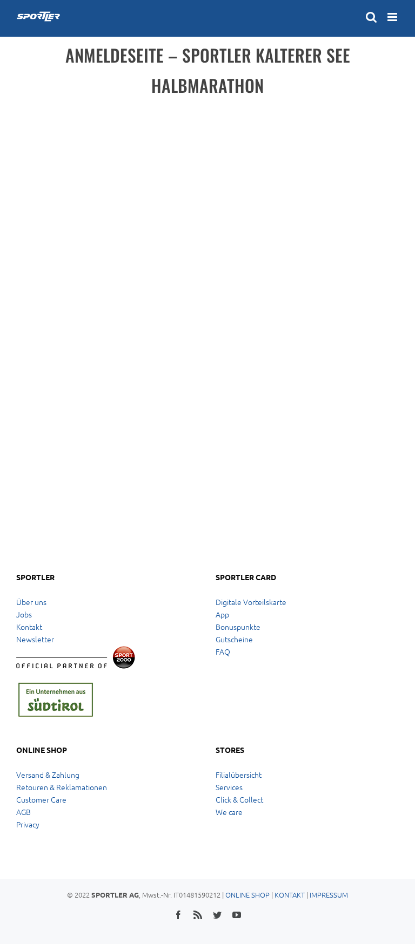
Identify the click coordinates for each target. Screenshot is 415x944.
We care (229, 811)
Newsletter (35, 639)
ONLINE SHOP (247, 894)
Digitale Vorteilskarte (251, 601)
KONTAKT (290, 894)
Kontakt (29, 626)
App (222, 614)
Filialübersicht (239, 774)
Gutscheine (234, 639)
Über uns (31, 601)
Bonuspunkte (238, 626)
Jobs (24, 614)
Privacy (27, 824)
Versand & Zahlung (47, 774)
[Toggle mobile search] (371, 17)
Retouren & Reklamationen (61, 787)
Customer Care (41, 799)
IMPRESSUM (329, 894)
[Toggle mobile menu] (393, 17)
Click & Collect (239, 799)
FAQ (223, 651)
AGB (23, 811)
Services (229, 787)
